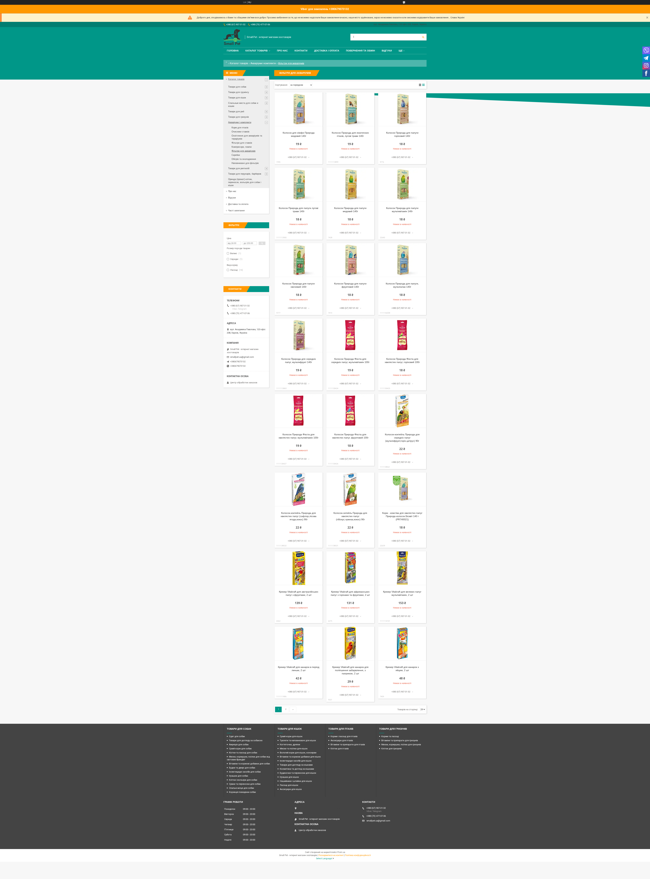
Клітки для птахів (340, 748)
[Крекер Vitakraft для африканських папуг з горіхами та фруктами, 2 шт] (350, 568)
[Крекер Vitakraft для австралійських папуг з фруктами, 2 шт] (299, 568)
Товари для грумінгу (238, 92)
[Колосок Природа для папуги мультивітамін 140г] (402, 184)
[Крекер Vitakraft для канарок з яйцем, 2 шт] (402, 643)
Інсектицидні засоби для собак (245, 771)
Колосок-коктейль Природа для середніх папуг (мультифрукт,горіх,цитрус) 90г (402, 437)
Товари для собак (237, 86)
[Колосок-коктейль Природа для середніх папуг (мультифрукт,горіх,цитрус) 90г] (402, 411)
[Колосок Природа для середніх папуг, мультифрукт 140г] (299, 335)
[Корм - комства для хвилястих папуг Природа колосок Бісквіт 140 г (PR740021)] (402, 489)
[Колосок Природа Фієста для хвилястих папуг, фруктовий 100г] (350, 411)
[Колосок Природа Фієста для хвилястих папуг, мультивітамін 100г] (299, 411)
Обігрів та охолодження (244, 159)
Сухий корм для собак (240, 748)
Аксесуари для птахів (342, 740)
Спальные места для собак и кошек (243, 104)
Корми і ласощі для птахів (344, 736)
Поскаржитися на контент (331, 855)
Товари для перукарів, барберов (244, 174)
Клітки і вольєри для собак (243, 780)
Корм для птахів (240, 127)
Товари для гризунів (238, 117)
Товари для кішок (237, 97)
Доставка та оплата (238, 204)
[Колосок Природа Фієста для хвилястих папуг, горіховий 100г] (402, 335)
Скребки (236, 155)
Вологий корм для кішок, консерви (298, 752)
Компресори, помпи (242, 147)
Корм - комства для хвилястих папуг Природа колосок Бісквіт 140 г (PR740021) (402, 516)
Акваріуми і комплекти (263, 63)
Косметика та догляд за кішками (297, 769)
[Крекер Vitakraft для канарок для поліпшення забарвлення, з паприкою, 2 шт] (350, 643)
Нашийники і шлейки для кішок (296, 781)
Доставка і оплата (326, 50)
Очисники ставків (240, 131)
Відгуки (387, 50)
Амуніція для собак (239, 744)
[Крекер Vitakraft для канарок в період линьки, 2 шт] (299, 643)
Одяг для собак (237, 736)
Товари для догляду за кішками (296, 765)
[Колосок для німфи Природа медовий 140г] (299, 109)
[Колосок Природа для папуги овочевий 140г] (299, 260)
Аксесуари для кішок (291, 789)
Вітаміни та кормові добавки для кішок (300, 756)
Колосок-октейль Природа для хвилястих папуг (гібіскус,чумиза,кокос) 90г (350, 516)
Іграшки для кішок (289, 777)
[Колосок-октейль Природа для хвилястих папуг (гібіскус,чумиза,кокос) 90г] (350, 489)
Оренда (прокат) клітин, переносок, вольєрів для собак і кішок (244, 182)
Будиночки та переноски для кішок (298, 773)
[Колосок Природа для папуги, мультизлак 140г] (402, 260)
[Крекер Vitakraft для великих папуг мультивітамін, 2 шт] (402, 568)
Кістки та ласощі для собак (243, 752)
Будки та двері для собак (242, 767)
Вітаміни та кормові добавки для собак (249, 763)
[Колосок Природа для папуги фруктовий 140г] (350, 260)
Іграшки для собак (238, 776)
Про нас (282, 50)
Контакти (301, 50)
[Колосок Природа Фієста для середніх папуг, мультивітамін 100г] (350, 335)
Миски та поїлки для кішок (294, 748)
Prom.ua (341, 852)
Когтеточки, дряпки (290, 744)
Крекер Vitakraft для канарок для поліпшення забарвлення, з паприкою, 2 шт (350, 670)
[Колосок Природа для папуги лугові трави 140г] (299, 184)
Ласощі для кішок (289, 785)
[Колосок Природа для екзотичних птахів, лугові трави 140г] (350, 109)
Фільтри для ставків (242, 143)
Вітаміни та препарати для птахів (348, 744)
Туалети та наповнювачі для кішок (298, 740)
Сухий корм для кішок (291, 736)
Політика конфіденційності (358, 855)
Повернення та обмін (360, 50)
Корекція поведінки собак (242, 792)
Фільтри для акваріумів (243, 151)
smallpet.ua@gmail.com (242, 357)
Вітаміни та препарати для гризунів (399, 740)
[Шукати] (423, 37)
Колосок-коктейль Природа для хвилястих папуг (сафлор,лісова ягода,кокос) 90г (298, 516)
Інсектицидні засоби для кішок (296, 760)
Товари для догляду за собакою (246, 740)
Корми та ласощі (390, 736)
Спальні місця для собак (241, 788)
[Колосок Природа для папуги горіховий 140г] (402, 109)
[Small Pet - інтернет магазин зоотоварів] (232, 37)
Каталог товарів (256, 50)
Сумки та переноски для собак (245, 784)
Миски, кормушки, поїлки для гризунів (401, 744)
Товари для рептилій (238, 168)
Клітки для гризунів (391, 748)
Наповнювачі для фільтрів (245, 163)
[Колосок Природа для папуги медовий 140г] (350, 184)
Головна (233, 50)
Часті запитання (236, 210)
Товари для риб (236, 111)
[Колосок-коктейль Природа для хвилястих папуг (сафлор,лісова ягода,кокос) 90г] (299, 489)
